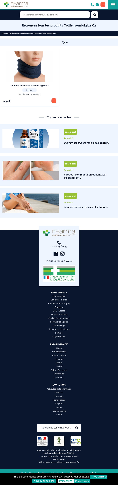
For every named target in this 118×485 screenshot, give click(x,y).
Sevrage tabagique (59, 322)
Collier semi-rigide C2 (29, 94)
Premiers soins (59, 352)
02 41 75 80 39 (59, 246)
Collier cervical (34, 33)
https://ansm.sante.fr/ (68, 462)
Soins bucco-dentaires (59, 329)
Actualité (68, 138)
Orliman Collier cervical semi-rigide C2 (29, 85)
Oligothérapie (59, 336)
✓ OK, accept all (99, 477)
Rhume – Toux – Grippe (59, 303)
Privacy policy (82, 481)
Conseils (59, 392)
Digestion (59, 307)
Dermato (59, 396)
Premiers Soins (59, 411)
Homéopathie (59, 296)
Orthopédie (22, 33)
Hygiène (59, 359)
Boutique (13, 33)
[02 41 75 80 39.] (92, 4)
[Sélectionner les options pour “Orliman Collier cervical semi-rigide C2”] (53, 100)
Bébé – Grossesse (59, 370)
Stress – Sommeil (59, 314)
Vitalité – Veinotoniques (59, 318)
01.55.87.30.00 (49, 462)
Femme (59, 333)
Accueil (5, 33)
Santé (59, 348)
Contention (59, 377)
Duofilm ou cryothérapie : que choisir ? (86, 142)
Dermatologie (59, 325)
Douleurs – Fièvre (59, 300)
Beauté (59, 363)
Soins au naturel (59, 355)
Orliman (29, 90)
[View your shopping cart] (102, 4)
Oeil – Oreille (59, 311)
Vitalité (59, 366)
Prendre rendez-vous (59, 261)
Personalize (65, 481)
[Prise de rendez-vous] (97, 4)
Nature (59, 407)
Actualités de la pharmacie (59, 389)
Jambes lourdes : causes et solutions (86, 207)
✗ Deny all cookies (44, 481)
